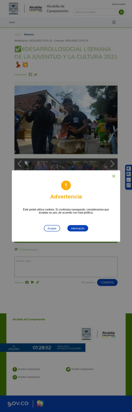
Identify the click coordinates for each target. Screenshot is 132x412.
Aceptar (52, 228)
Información (77, 228)
